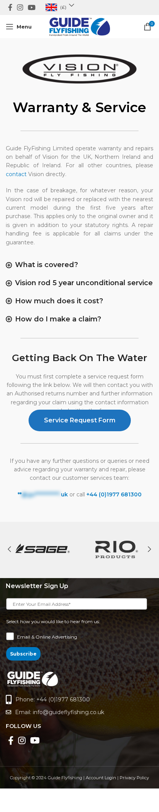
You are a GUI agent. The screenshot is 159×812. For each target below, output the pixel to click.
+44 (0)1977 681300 (114, 494)
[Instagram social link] (20, 7)
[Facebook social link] (10, 7)
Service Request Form (79, 420)
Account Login (101, 777)
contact (16, 174)
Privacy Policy (134, 777)
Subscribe (23, 654)
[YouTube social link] (31, 7)
